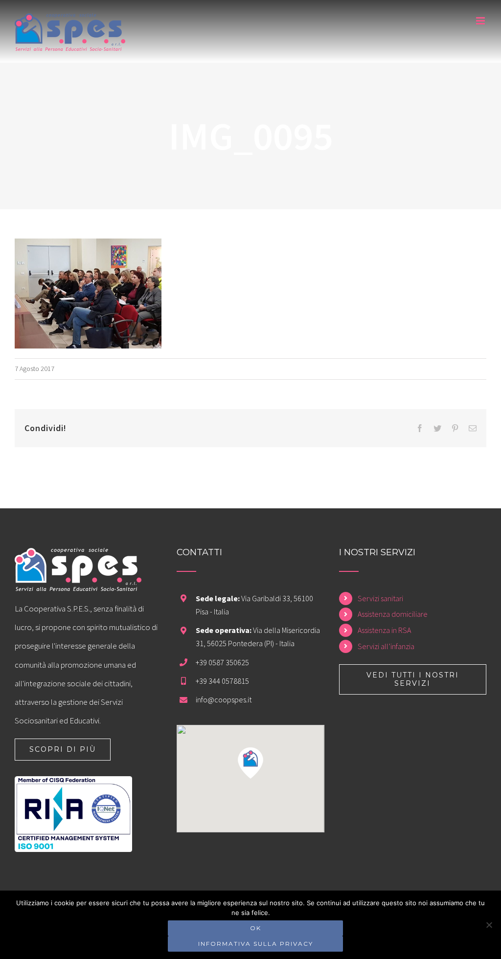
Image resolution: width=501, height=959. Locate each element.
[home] (78, 557)
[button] (250, 763)
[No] (489, 925)
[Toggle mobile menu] (481, 21)
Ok (255, 928)
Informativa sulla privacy (255, 943)
